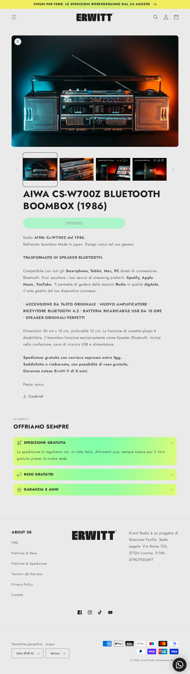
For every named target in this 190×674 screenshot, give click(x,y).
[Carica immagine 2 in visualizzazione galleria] (77, 170)
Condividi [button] (35, 396)
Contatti (17, 594)
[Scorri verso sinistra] (17, 169)
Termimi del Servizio (27, 574)
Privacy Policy (22, 584)
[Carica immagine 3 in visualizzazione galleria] (113, 170)
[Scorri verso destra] (173, 169)
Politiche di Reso (24, 553)
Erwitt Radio (148, 660)
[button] (14, 17)
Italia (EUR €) (25, 653)
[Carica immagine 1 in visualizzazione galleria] (40, 170)
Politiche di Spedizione (29, 563)
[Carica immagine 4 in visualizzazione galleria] (150, 170)
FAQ (15, 542)
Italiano (55, 653)
